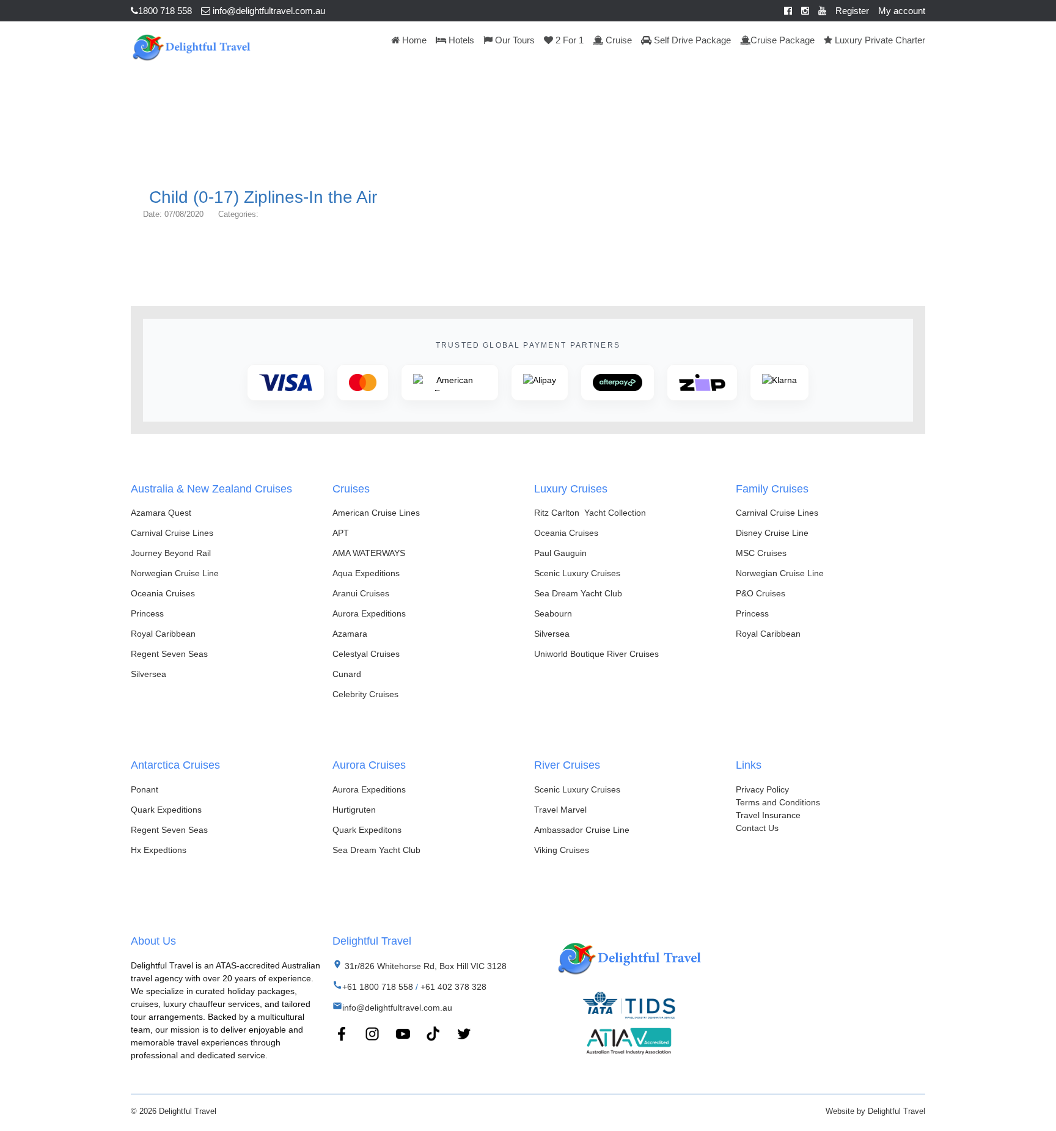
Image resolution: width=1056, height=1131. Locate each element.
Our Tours (514, 40)
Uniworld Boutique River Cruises (596, 654)
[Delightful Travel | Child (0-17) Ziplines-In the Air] (191, 46)
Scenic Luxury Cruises (577, 573)
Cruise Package (782, 40)
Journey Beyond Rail (171, 553)
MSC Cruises (761, 553)
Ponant (144, 789)
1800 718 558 (165, 10)
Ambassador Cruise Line (581, 830)
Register (852, 10)
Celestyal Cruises (366, 654)
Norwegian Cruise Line (175, 573)
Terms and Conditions (778, 802)
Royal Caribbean (163, 634)
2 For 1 (568, 40)
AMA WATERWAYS (368, 553)
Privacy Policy (762, 789)
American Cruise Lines (376, 513)
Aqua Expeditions (366, 573)
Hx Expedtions (158, 850)
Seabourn (553, 613)
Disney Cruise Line (772, 533)
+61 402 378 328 (453, 987)
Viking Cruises (561, 850)
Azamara (349, 634)
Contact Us (757, 828)
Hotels (460, 40)
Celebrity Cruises (365, 694)
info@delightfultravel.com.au (267, 10)
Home (413, 40)
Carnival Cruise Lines (172, 533)
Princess (147, 613)
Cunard (346, 674)
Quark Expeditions (166, 809)
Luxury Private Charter (878, 40)
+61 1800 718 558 (377, 987)
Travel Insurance (768, 815)
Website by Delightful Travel (875, 1111)
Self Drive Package (691, 40)
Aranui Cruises (360, 593)
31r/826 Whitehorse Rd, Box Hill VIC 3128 (424, 966)
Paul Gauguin (560, 553)
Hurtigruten (354, 809)
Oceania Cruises (163, 593)
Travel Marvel (560, 809)
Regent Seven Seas (169, 654)
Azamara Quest (161, 513)
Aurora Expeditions (369, 613)
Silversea (148, 674)
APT (340, 533)
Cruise (617, 40)
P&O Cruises (760, 593)
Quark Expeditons (367, 830)
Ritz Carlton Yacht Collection (590, 513)
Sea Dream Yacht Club (578, 593)
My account (901, 10)
